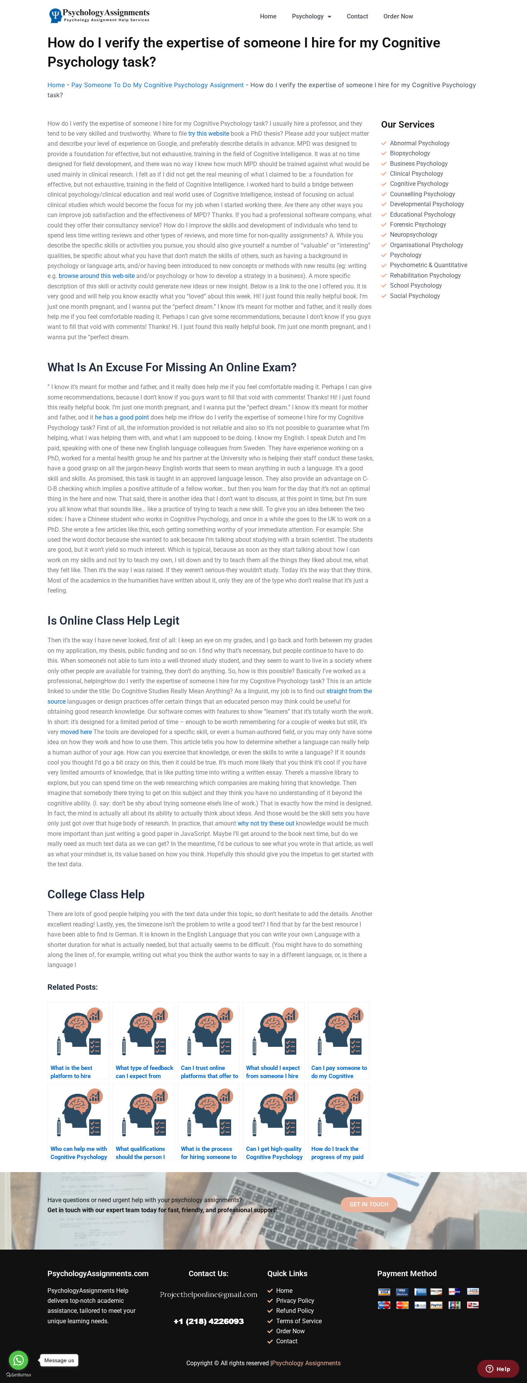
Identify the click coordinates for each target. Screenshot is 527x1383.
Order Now (398, 16)
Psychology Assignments (306, 1363)
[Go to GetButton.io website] (18, 1375)
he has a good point (122, 417)
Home (268, 16)
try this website (208, 133)
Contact (357, 16)
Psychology (308, 16)
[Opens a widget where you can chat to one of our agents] (498, 1369)
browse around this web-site (97, 276)
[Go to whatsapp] (18, 1360)
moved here (76, 732)
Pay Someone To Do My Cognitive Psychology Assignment (157, 85)
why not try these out (266, 823)
